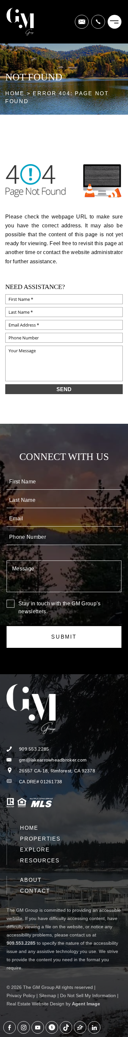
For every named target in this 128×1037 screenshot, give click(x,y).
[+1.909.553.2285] (98, 22)
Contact (35, 891)
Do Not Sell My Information (88, 995)
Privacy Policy (21, 995)
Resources (40, 860)
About (31, 880)
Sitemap (47, 995)
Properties (40, 839)
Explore (35, 849)
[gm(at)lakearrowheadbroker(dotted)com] (82, 22)
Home (29, 828)
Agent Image (86, 1003)
